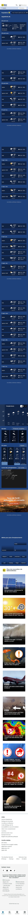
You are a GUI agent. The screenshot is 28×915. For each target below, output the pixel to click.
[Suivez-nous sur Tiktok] (14, 871)
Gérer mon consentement (8, 829)
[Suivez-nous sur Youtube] (11, 871)
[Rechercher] (16, 5)
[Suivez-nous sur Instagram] (7, 871)
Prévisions (21, 8)
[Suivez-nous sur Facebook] (3, 871)
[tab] (21, 406)
